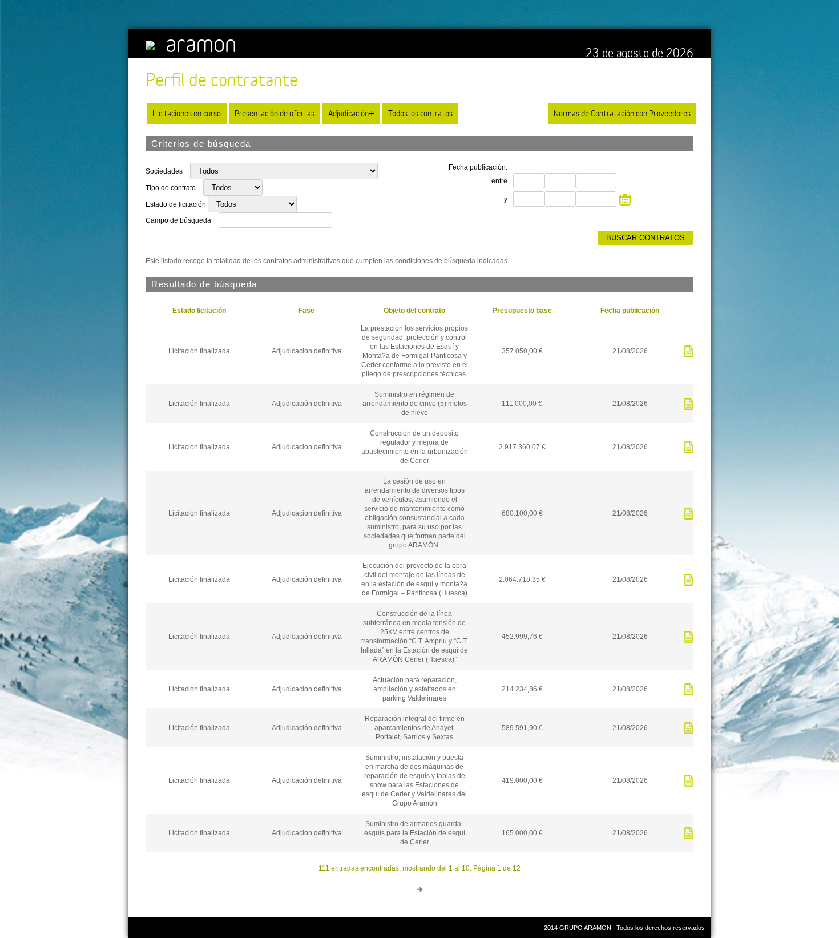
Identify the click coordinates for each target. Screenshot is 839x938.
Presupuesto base (522, 311)
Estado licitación (199, 311)
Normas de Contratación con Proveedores (622, 113)
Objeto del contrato (414, 311)
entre (499, 181)
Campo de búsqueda (178, 220)
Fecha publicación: (478, 167)
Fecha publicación (629, 311)
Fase (306, 311)
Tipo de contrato (171, 188)
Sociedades (165, 171)
